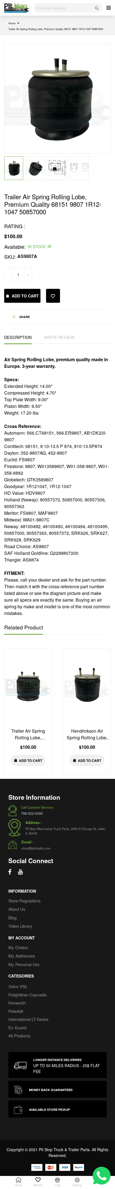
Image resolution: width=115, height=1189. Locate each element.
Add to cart (25, 296)
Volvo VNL (18, 986)
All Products (19, 1035)
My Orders (18, 947)
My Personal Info (23, 964)
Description (18, 337)
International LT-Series (28, 1019)
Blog (12, 917)
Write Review (59, 337)
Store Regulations (24, 901)
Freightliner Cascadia (27, 995)
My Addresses (21, 956)
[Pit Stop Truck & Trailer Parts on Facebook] (9, 871)
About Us (16, 909)
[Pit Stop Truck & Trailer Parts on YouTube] (20, 871)
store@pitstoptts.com (36, 848)
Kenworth (17, 1003)
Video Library (20, 926)
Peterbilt (15, 1011)
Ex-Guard (17, 1027)
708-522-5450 (32, 813)
